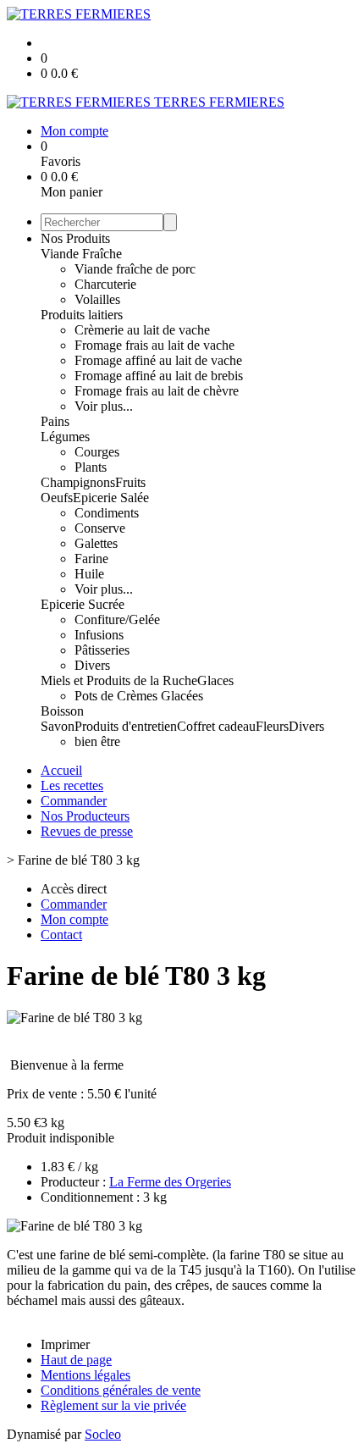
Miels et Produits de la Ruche (119, 680)
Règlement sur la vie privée (113, 1405)
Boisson (62, 711)
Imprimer (65, 1344)
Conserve (99, 528)
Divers (92, 665)
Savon (57, 726)
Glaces (215, 680)
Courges (96, 452)
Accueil (61, 770)
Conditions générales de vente (121, 1390)
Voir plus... (103, 406)
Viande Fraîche (81, 253)
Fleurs (272, 726)
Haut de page (76, 1359)
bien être (97, 741)
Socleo (103, 1434)
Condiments (106, 513)
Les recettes (72, 785)
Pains (55, 421)
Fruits (130, 482)
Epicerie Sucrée (82, 604)
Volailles (97, 299)
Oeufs (57, 497)
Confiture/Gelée (117, 619)
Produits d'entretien (125, 726)
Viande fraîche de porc (135, 269)
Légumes (65, 436)
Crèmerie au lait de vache (142, 330)
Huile (89, 574)
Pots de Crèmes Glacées (138, 696)
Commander (74, 801)
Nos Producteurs (85, 816)
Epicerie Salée (111, 497)
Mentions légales (85, 1375)
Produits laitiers (82, 314)
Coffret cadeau (216, 726)
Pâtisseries (102, 650)
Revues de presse (87, 831)
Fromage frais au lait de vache (154, 345)
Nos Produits (75, 238)
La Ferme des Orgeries (170, 1182)
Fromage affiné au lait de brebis (158, 375)
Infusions (99, 635)
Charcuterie (105, 284)
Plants (90, 467)
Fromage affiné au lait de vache (158, 360)
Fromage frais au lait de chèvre (156, 391)
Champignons (78, 482)
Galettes (96, 543)
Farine (91, 558)
